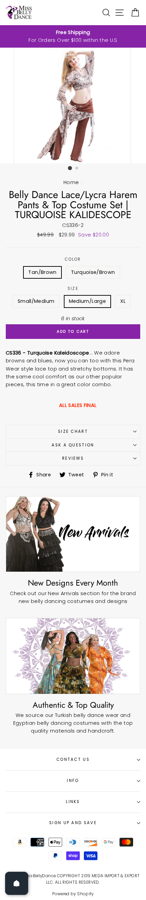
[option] (73, 36)
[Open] (16, 883)
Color (73, 259)
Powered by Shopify (73, 894)
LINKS (73, 801)
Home (71, 182)
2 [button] (77, 168)
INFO (73, 780)
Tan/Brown (42, 272)
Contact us (73, 759)
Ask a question (73, 445)
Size (73, 288)
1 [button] (70, 168)
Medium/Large (87, 301)
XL (123, 301)
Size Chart (73, 431)
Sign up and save (73, 822)
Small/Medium (36, 301)
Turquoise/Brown (93, 272)
